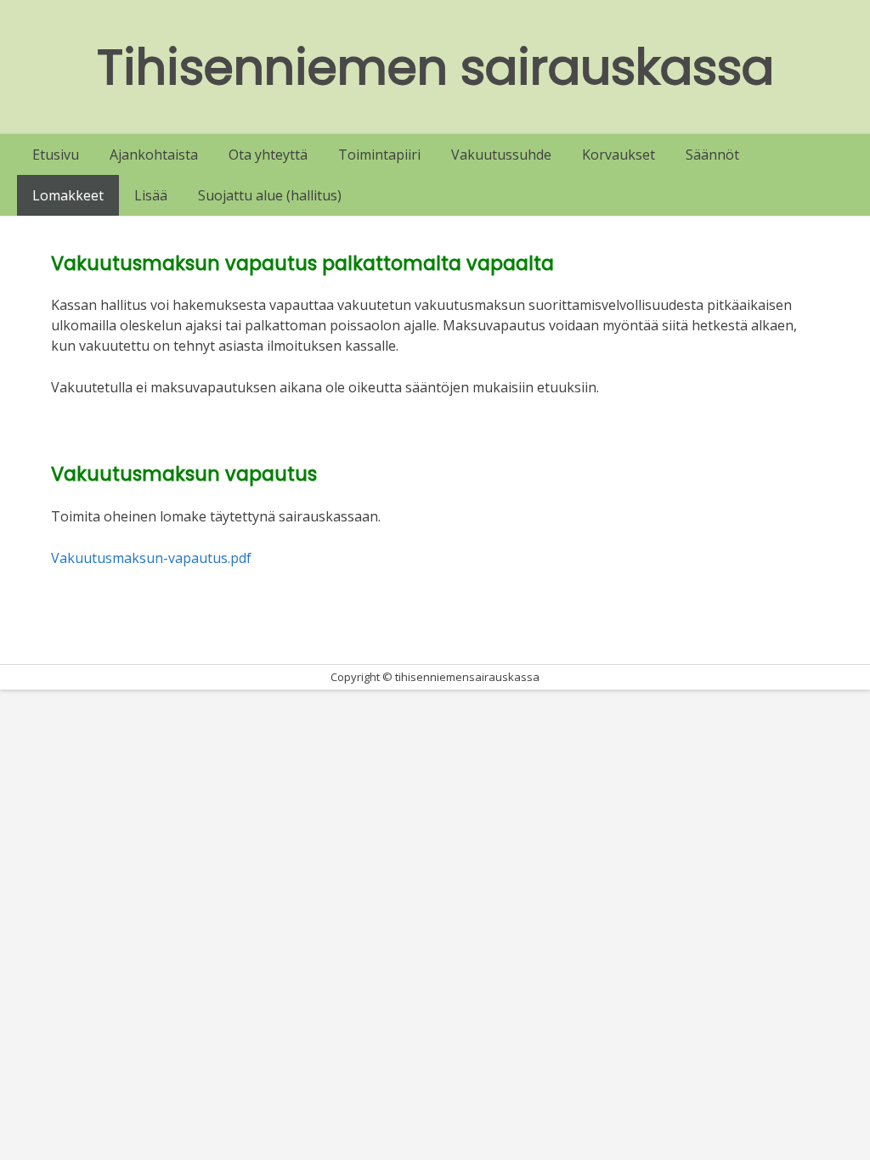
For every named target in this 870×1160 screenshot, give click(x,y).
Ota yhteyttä (268, 154)
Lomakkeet (68, 195)
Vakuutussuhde (501, 154)
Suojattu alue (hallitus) (270, 195)
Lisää (150, 195)
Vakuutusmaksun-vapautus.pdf (151, 558)
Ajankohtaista (154, 154)
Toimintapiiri (379, 154)
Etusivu (55, 154)
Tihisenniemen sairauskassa (435, 67)
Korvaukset (618, 154)
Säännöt (712, 154)
